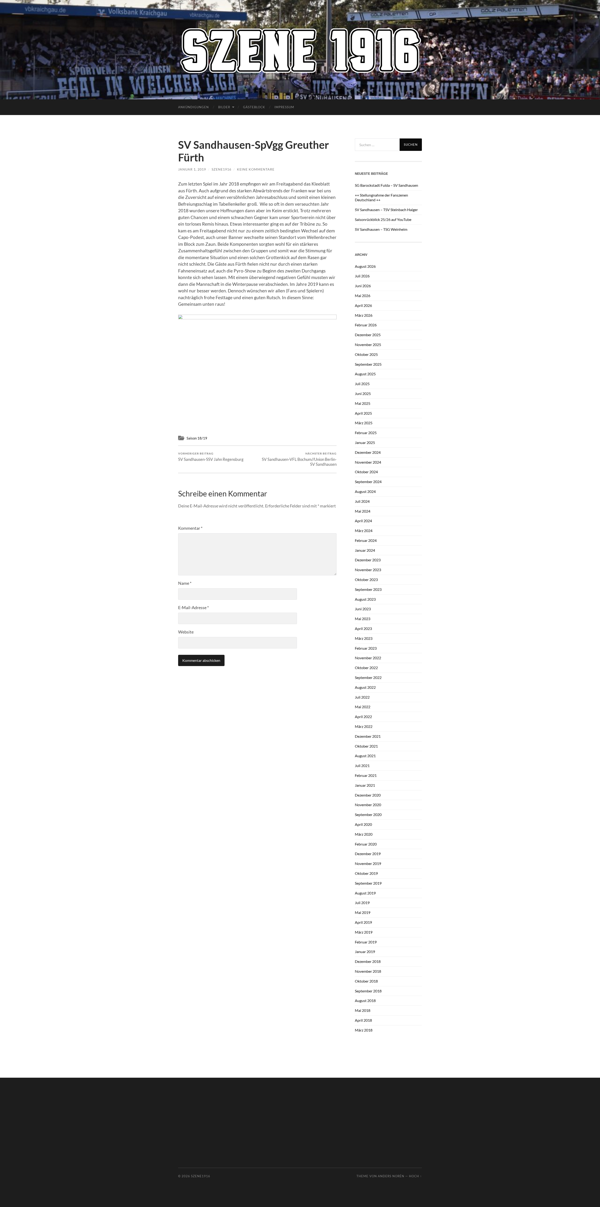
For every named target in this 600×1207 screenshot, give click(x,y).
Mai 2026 (362, 295)
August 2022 (365, 687)
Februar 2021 (366, 775)
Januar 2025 (365, 442)
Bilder (224, 107)
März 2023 (363, 638)
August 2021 (365, 755)
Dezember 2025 (368, 334)
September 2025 (368, 364)
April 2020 (363, 824)
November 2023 (368, 569)
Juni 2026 (363, 285)
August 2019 (365, 893)
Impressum (284, 107)
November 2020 (368, 804)
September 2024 (368, 481)
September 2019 (368, 883)
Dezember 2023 (368, 560)
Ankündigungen (193, 107)
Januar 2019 (365, 951)
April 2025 (363, 413)
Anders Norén (391, 1176)
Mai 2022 (362, 706)
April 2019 (363, 922)
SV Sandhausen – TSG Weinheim (381, 229)
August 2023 (365, 599)
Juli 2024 (362, 501)
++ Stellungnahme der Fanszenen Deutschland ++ (381, 197)
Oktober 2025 (366, 354)
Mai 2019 (362, 912)
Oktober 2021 (366, 746)
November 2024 (368, 462)
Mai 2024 (362, 511)
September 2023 (368, 589)
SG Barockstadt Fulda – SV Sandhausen (386, 185)
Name (184, 583)
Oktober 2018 (366, 981)
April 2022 (363, 716)
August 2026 (365, 266)
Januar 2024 (365, 550)
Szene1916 (221, 169)
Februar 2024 (366, 540)
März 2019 (363, 932)
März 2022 (363, 726)
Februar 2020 (366, 844)
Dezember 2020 (368, 795)
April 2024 (363, 520)
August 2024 (365, 491)
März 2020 (363, 834)
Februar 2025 (366, 432)
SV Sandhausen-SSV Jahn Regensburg (211, 457)
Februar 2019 (366, 942)
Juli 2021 (362, 765)
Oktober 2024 (366, 471)
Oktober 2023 (366, 579)
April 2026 (363, 305)
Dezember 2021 (368, 736)
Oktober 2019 (366, 873)
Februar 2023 (366, 648)
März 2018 (363, 1030)
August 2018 (365, 1000)
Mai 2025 (362, 403)
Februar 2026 (366, 325)
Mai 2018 (362, 1010)
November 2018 (368, 971)
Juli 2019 (362, 902)
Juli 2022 (362, 697)
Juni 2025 (363, 393)
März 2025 (363, 423)
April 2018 (363, 1020)
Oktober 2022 (366, 667)
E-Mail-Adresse (193, 607)
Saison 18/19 (197, 438)
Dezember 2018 (368, 961)
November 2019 (368, 863)
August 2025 (365, 374)
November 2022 (368, 658)
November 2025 (368, 344)
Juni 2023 (363, 609)
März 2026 (363, 315)
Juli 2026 (362, 276)
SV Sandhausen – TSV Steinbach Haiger (386, 209)
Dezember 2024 (368, 452)
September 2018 (368, 991)
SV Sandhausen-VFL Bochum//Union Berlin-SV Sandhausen (299, 459)
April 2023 (363, 628)
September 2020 (368, 814)
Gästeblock (254, 107)
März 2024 (363, 530)
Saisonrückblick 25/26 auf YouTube (383, 219)
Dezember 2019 (368, 853)
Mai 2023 (362, 618)
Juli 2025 (362, 383)
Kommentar (190, 528)
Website (186, 631)
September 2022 (368, 677)
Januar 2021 (365, 785)
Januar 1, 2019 (192, 169)
